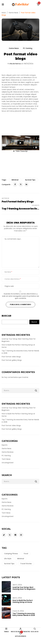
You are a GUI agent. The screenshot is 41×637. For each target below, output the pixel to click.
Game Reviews (7, 452)
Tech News (6, 459)
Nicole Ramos (15, 63)
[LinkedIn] (26, 184)
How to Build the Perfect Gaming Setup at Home (23, 601)
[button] (38, 4)
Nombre (8, 272)
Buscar (6, 315)
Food (26, 553)
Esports (4, 445)
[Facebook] (15, 184)
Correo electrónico (12, 279)
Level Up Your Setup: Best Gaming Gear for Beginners (24, 588)
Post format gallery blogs (12, 360)
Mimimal (20, 558)
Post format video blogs (11, 356)
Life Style (7, 558)
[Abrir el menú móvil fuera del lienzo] (3, 4)
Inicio (4, 12)
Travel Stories (26, 563)
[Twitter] (20, 184)
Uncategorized (7, 462)
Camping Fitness (11, 553)
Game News (13, 12)
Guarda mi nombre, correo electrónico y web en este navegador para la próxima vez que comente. (20, 296)
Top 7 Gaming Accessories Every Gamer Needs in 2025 (24, 614)
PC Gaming (27, 48)
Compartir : (6, 184)
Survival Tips (9, 563)
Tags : (4, 180)
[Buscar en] (36, 391)
